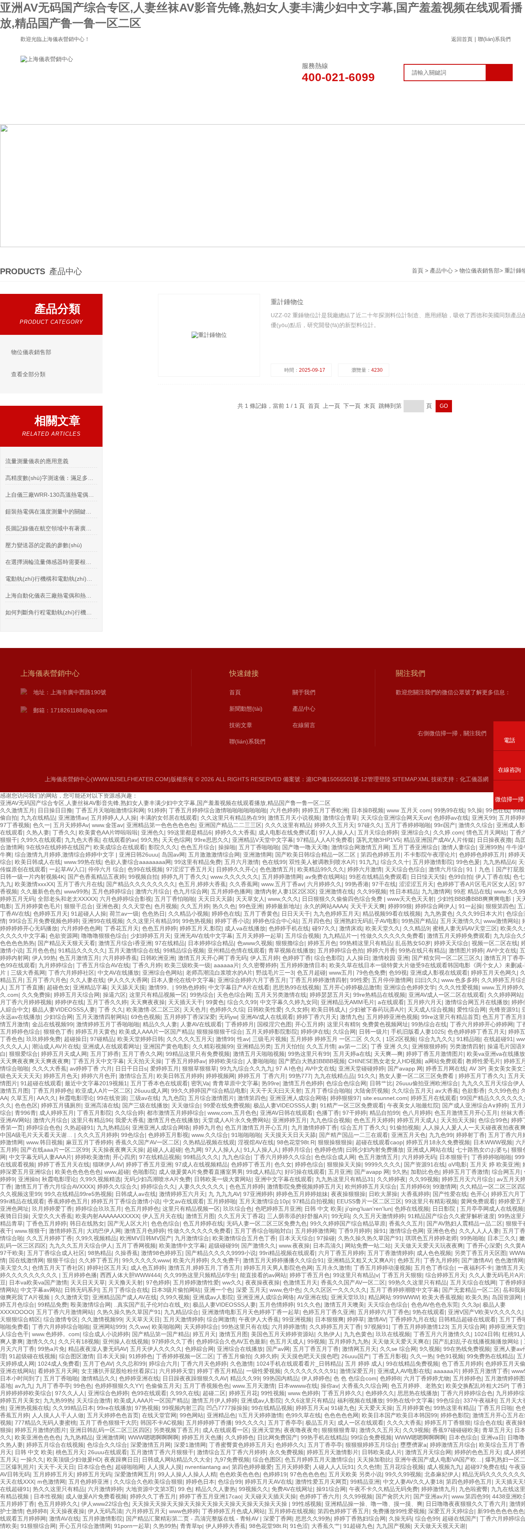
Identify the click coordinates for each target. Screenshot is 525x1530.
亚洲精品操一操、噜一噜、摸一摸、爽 (373, 1503)
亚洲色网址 (14, 1208)
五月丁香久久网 (142, 1053)
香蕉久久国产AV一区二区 (147, 1142)
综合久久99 (242, 1002)
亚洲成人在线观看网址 (111, 1046)
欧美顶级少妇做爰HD (74, 1459)
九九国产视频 (393, 1526)
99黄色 (215, 1002)
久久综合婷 (129, 1112)
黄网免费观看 (478, 1201)
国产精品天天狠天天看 (66, 943)
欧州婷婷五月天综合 (371, 1186)
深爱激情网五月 (134, 1474)
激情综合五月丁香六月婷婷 (231, 1452)
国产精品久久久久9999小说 (220, 1253)
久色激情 (241, 1363)
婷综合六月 (163, 1363)
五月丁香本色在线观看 (159, 1083)
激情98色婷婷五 (161, 1253)
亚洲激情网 (257, 854)
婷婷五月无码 (17, 899)
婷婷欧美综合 (226, 1061)
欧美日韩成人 (328, 1009)
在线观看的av (120, 840)
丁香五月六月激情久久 (442, 1334)
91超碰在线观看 (41, 1083)
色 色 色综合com (355, 1378)
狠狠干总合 (78, 906)
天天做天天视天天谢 (440, 1526)
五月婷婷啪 (221, 1201)
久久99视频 (371, 891)
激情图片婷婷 (466, 950)
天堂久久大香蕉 (52, 1216)
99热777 (300, 1076)
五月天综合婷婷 (378, 832)
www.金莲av (107, 825)
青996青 (25, 1112)
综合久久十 (395, 862)
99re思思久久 (211, 840)
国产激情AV (476, 1260)
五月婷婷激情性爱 (196, 1282)
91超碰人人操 (88, 913)
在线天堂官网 (159, 1415)
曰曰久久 (426, 980)
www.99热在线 (82, 862)
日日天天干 (295, 913)
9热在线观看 (429, 1312)
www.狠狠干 (30, 1231)
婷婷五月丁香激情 (465, 1172)
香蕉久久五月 (406, 1223)
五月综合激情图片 (211, 1098)
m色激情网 (51, 1481)
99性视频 (273, 1393)
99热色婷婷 (190, 987)
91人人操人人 (261, 1149)
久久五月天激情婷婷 (378, 1216)
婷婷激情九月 (438, 1489)
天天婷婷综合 (201, 1326)
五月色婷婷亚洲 (89, 1481)
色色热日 (153, 913)
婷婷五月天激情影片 (332, 1452)
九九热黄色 (438, 913)
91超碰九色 (358, 1526)
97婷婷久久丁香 (172, 1341)
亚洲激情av (72, 817)
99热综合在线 (429, 1024)
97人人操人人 (336, 832)
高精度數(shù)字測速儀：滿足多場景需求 (51, 478)
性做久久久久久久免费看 (392, 935)
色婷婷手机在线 (289, 928)
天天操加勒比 (374, 1459)
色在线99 (274, 862)
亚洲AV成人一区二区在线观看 (446, 994)
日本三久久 (501, 1238)
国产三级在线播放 (145, 1105)
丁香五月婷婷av (185, 1061)
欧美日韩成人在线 (38, 862)
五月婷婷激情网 (282, 876)
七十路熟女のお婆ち (482, 1149)
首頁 (418, 270)
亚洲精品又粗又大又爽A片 (360, 1260)
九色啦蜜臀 (473, 1489)
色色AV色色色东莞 (434, 1304)
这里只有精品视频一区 (158, 994)
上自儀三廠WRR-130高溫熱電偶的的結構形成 (51, 494)
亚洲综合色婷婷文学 (409, 987)
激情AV (377, 1319)
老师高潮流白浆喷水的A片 (219, 972)
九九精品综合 (181, 1312)
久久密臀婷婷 (259, 965)
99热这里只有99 (309, 1053)
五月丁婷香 (104, 1053)
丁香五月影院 (94, 1112)
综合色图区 (267, 1459)
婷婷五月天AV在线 (268, 1481)
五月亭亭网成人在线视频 (491, 1208)
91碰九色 (343, 1408)
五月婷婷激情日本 (303, 965)
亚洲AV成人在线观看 (266, 1017)
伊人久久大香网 (127, 980)
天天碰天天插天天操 (270, 1496)
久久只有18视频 (78, 1341)
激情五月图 (14, 1090)
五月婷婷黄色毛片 (38, 906)
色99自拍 (460, 876)
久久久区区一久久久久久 (335, 1290)
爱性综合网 (471, 1009)
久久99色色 (503, 1090)
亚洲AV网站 (15, 1120)
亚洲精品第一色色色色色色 (160, 825)
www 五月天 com (409, 810)
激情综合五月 (136, 1076)
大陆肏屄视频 (371, 1090)
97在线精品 (170, 943)
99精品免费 (52, 1304)
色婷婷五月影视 (168, 1135)
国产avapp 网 (405, 1068)
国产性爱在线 (450, 1194)
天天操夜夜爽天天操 (118, 1149)
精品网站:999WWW (393, 1297)
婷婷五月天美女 (20, 1400)
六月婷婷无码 (419, 1157)
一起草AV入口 (67, 869)
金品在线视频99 (52, 1024)
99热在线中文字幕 (409, 1400)
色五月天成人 (286, 1341)
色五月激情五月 (79, 958)
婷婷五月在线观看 (434, 1098)
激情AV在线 (64, 1518)
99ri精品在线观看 (22, 1201)
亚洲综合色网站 (162, 972)
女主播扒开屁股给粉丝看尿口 (118, 1371)
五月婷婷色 (467, 1378)
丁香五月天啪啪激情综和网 (109, 810)
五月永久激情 (333, 1267)
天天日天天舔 (215, 899)
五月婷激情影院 (433, 862)
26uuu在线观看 (107, 1452)
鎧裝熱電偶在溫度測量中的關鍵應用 (51, 511)
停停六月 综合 (106, 869)
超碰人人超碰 (164, 1149)
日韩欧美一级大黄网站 (222, 1179)
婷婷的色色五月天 (477, 1452)
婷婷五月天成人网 (64, 1053)
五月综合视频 (302, 935)
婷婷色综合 (309, 1164)
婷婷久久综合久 (117, 1186)
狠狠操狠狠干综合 (219, 1031)
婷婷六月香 (381, 950)
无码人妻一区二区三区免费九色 (266, 1223)
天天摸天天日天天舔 (290, 1135)
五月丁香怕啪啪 (175, 899)
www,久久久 (283, 899)
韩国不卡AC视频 (161, 1422)
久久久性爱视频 (458, 987)
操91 (380, 1231)
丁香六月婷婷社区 (71, 972)
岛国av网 (173, 854)
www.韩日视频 (44, 1142)
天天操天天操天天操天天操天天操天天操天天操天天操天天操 (210, 1503)
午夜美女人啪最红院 (413, 1105)
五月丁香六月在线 (80, 884)
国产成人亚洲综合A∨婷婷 (474, 1105)
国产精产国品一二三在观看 (353, 1135)
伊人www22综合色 (105, 1503)
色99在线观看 (17, 965)
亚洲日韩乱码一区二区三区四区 (110, 1430)
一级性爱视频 (263, 1371)
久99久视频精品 (95, 1238)
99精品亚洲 (365, 1481)
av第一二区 (353, 1046)
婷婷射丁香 (470, 1135)
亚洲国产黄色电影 (166, 1046)
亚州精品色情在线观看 (236, 950)
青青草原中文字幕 (235, 1083)
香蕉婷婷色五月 (68, 1201)
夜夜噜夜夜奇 (301, 1430)
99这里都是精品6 (189, 832)
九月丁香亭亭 (53, 1385)
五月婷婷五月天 (53, 1474)
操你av (329, 1385)
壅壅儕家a (413, 1444)
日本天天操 (111, 1356)
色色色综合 (165, 1223)
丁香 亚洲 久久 (390, 1046)
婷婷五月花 (243, 1393)
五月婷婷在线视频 (291, 1511)
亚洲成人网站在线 (430, 1149)
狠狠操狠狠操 (335, 1142)
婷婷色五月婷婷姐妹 (302, 1194)
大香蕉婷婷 (415, 1194)
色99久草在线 (303, 1415)
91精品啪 (468, 1039)
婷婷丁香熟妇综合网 (360, 1518)
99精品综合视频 (183, 950)
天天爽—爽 (388, 1053)
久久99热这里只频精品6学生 (200, 1275)
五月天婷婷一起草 (259, 935)
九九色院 (173, 1098)
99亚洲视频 (297, 1319)
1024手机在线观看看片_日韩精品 (299, 1363)
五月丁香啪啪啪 (259, 847)
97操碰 (326, 1238)
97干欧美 (12, 1253)
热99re (270, 1083)
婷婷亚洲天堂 (506, 1326)
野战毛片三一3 (275, 972)
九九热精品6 (499, 862)
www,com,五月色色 (232, 1112)
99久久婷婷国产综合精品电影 (209, 1090)
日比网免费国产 (277, 1437)
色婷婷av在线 (451, 817)
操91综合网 (331, 1489)
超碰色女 (58, 987)
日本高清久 (327, 1245)
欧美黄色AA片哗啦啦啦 (108, 832)
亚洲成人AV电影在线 (403, 1371)
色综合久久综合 (107, 1444)
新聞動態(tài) (217, 111)
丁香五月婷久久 (342, 1393)
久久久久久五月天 (189, 1039)
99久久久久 (250, 1422)
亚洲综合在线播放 (240, 1349)
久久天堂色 (136, 906)
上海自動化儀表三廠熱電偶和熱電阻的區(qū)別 (51, 595)
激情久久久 (40, 1341)
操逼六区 (114, 994)
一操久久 (32, 1459)
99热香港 (357, 884)
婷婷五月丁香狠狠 (447, 1422)
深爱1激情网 (190, 1444)
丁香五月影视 (389, 1356)
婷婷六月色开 (98, 1076)
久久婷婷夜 (391, 1179)
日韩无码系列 (81, 1290)
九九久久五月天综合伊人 (493, 1083)
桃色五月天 (70, 1452)
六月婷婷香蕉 (120, 958)
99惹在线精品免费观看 (378, 876)
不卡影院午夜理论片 (430, 854)
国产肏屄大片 (393, 1496)
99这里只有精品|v (356, 1275)
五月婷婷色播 (79, 1275)
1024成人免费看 (59, 1363)
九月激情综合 (192, 1238)
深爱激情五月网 (150, 1444)
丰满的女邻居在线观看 (168, 817)
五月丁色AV (98, 1363)
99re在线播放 (114, 1408)
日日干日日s (131, 1068)
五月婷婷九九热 (349, 1341)
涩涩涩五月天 (416, 884)
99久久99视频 (403, 1474)
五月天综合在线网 (473, 1282)
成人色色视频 (434, 1253)
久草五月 (22, 1098)
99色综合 (133, 1135)
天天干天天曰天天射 (275, 1090)
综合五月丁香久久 (363, 1127)
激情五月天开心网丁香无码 (212, 958)
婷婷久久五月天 (334, 825)
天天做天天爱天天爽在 (400, 1341)
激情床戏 (350, 928)
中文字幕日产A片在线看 (238, 987)
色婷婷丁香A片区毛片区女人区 (476, 884)
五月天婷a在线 (352, 1053)
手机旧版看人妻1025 (417, 1031)
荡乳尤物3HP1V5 (378, 840)
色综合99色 (493, 1120)
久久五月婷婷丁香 (49, 1238)
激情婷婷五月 (66, 1231)
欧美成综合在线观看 (119, 847)
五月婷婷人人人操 (114, 817)
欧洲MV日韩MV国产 (145, 1238)
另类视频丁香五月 (176, 1430)
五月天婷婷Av (71, 825)
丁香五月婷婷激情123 (420, 1326)
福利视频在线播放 (360, 1400)
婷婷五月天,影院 (200, 928)
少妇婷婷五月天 (150, 935)
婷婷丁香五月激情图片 (434, 1053)
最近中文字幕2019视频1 (96, 1083)
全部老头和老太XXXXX (67, 899)
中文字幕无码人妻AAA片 (40, 1157)
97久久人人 (69, 1393)
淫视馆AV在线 (256, 1142)
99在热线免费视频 (466, 1349)
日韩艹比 (381, 1083)
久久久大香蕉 (49, 1068)
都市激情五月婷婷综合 (175, 1112)
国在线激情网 (26, 1260)
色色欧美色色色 (239, 1474)
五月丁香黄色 (261, 913)
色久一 (41, 825)
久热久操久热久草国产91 (370, 1238)
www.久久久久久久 (234, 876)
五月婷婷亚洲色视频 (392, 1017)
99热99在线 (449, 810)
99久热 (150, 840)
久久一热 (421, 1356)
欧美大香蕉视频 (442, 1297)
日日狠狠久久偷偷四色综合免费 (343, 899)
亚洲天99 (483, 817)
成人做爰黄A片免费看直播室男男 (201, 1172)
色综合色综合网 (346, 1083)
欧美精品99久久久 (320, 869)
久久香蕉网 (243, 884)
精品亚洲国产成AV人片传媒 (439, 840)
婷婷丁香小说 (232, 921)
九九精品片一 (340, 935)
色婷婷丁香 (296, 958)
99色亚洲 (250, 906)
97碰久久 (369, 825)
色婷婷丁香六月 (319, 1496)
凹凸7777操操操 (227, 1408)
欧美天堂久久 (382, 928)
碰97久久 (324, 928)
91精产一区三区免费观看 (352, 1105)
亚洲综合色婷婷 (108, 1393)
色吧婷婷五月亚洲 (278, 1208)
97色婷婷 (158, 1282)
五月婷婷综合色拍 (340, 950)
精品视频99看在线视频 (392, 913)
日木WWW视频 (492, 1142)
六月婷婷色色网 (81, 928)
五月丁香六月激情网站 (65, 1312)
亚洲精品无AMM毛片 (347, 1002)
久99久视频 (174, 1297)
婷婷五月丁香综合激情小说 (125, 1201)
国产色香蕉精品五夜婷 (96, 876)
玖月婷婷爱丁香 (52, 1208)
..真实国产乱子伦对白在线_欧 (151, 1304)
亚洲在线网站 (17, 1371)
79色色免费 (371, 972)
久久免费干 (225, 1260)
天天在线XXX (17, 1481)
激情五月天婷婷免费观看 (458, 935)
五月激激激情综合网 (214, 854)
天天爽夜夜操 (147, 1002)
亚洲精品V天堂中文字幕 (262, 840)
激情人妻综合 (458, 847)
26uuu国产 (355, 1356)
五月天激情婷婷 (183, 1319)
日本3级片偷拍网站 (176, 1290)
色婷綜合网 (199, 1349)
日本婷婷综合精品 (211, 943)
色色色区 (26, 1105)
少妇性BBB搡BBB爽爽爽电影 (475, 899)
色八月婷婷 (416, 1112)
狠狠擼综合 (290, 943)
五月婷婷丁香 (17, 1503)
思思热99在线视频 (296, 987)
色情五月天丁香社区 (58, 1267)
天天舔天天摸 (128, 987)
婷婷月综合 (296, 1149)
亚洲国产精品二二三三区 (230, 825)
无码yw (228, 1017)
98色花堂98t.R (296, 1142)
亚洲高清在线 (101, 1105)
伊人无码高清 (105, 1511)
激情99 (225, 1039)
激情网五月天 (359, 1349)
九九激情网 (436, 891)
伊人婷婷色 (315, 1378)
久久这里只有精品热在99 (233, 817)
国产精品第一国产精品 (160, 1334)
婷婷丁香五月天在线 (63, 1164)
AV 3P (477, 1068)
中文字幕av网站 (41, 1290)
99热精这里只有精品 (366, 943)
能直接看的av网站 (263, 1275)
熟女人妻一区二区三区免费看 (417, 1076)
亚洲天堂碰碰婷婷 (361, 1068)
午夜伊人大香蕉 (259, 1319)
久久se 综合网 (398, 1349)
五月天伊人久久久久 (156, 1349)
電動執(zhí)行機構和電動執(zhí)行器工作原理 (51, 578)
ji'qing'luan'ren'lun (368, 1208)
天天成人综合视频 (431, 1009)
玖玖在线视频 (393, 1334)
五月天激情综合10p (264, 1201)
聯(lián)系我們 (494, 39)
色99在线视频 (145, 869)
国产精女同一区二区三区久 (446, 958)
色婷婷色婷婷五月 (482, 854)
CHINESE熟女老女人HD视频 (385, 1061)
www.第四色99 (470, 1496)
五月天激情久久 (460, 921)
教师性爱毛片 (483, 1061)
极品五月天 (320, 1422)
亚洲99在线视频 (102, 921)
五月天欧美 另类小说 (355, 1474)
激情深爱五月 (357, 1371)
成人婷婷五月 (56, 1112)
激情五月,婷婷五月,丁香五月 (204, 1267)
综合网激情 (221, 1319)
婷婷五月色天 (60, 1076)
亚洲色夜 (107, 906)
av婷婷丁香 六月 (91, 1068)
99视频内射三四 (182, 1408)
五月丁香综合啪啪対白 (263, 1231)
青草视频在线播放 (291, 950)
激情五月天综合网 (428, 1452)
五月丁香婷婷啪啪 (408, 825)
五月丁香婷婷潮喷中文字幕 (404, 1290)
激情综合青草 (340, 817)
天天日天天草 (88, 1282)
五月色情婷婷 (276, 1304)
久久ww (138, 1326)
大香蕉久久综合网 (365, 1385)
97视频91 (376, 1326)
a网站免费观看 (444, 1061)
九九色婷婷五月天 (336, 913)
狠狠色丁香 (57, 1031)
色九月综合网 (190, 891)
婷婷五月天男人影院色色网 (278, 1267)
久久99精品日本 (73, 1408)
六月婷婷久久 (324, 884)
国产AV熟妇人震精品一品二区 (464, 1223)
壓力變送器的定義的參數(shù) (43, 545)
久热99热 (165, 1526)
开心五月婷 (309, 1024)
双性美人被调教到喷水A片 (322, 862)
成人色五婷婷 (147, 1267)
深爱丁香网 (277, 1518)
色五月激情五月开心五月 (466, 1112)
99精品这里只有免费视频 (198, 1053)
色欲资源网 (63, 935)
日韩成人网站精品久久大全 (176, 1459)
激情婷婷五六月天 (182, 1194)
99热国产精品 (419, 921)
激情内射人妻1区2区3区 (285, 891)
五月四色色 (316, 921)
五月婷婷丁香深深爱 (189, 1017)
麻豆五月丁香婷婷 (89, 1142)
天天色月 (194, 1009)
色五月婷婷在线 (203, 1223)
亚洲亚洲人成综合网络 (298, 1098)
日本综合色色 (95, 1467)
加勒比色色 (425, 1172)
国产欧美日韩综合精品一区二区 (316, 854)
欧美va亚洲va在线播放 (496, 1053)
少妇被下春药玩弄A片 (376, 1009)
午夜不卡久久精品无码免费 (383, 1489)
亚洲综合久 (415, 832)
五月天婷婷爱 (292, 1467)
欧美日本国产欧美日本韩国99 (399, 1415)
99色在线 (497, 810)
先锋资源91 (503, 1009)
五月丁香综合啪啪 (328, 1090)
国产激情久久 (258, 1245)
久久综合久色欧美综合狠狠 (148, 1481)
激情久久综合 (476, 825)
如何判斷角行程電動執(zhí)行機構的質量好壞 (51, 612)
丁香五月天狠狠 (402, 1275)
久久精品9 (416, 928)
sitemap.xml (410, 779)
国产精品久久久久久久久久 (140, 884)
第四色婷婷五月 (381, 854)
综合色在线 (488, 1422)
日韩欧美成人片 (382, 1452)
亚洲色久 (152, 832)
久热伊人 (328, 1334)
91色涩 (299, 1526)
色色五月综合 (197, 847)
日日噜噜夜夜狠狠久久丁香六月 (466, 1503)
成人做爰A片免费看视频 (96, 1496)
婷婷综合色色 (43, 1127)
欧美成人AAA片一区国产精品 (156, 1031)
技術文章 (348, 111)
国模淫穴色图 (274, 1024)
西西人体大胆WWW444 (130, 1275)
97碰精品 (102, 1039)
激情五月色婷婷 (303, 1083)
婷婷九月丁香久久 (184, 876)
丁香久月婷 (146, 965)
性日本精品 (404, 891)
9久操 (475, 810)
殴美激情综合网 (91, 1304)
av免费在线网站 (325, 876)
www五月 (341, 972)
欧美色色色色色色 (78, 1172)
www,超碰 (116, 1172)
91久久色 (309, 1304)
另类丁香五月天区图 (480, 1253)
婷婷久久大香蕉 (235, 832)
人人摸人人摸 (164, 1467)
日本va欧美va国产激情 (38, 1282)
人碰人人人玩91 (333, 1467)
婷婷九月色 (207, 1127)
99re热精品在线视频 (379, 994)
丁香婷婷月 (239, 1024)
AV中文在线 (501, 950)
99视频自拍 (143, 876)
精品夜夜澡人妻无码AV (97, 1349)
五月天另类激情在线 (280, 994)
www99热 (76, 891)
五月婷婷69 (414, 1186)
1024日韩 (486, 1334)
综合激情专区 (60, 1319)
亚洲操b (28, 1179)
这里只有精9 (343, 1024)
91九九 (368, 862)
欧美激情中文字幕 (182, 1245)
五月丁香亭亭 (285, 1422)
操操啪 (226, 847)
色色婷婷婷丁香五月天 (476, 1031)
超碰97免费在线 (485, 1467)
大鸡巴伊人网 (104, 1231)
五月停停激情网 (392, 980)
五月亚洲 (339, 1172)
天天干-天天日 (56, 1467)
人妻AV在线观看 (201, 1024)
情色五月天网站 (486, 832)
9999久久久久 (383, 1164)
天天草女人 (250, 899)
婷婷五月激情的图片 (40, 1430)
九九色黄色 (358, 1334)
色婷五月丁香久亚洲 (328, 1312)
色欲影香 (473, 1090)
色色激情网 (509, 1260)
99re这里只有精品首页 (450, 1017)
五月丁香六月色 (46, 980)
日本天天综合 (296, 1238)
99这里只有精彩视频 (431, 1201)
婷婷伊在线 (69, 1002)
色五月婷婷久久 (58, 1503)
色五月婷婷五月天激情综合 (319, 1459)
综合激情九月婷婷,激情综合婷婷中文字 (65, 854)
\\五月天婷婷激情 (260, 1415)
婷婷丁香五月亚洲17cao (210, 1496)
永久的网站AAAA (325, 906)
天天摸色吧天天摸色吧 (309, 1356)
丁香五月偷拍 (234, 1356)
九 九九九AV (224, 1194)
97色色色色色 (307, 1474)
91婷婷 (157, 810)
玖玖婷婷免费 (43, 1039)
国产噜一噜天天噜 (305, 847)
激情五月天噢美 (344, 1304)
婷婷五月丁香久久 (481, 1076)
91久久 (367, 1076)
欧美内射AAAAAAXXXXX (107, 1216)
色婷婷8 (390, 1378)
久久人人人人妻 (479, 1231)
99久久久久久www (146, 1260)
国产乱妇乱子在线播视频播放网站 (476, 1341)
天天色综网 (176, 840)
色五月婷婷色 (142, 1208)
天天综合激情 (93, 1400)
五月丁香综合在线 (125, 1290)
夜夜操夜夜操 (262, 1282)
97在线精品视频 (159, 1157)
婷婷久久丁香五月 (153, 1496)
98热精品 (100, 1253)
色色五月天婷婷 (374, 1120)
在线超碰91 (498, 1039)
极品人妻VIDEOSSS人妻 (63, 1009)
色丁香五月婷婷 (462, 1363)
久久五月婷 (194, 906)
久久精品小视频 (188, 913)
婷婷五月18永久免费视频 (438, 1142)
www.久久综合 (210, 1135)
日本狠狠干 (453, 1157)
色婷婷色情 (328, 1149)
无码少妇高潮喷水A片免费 (157, 1179)
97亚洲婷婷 (258, 1194)
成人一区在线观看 (360, 1422)
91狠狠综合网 (38, 1526)
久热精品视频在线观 (209, 1142)
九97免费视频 (231, 1459)
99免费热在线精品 (490, 1356)
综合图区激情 (76, 1356)
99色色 (82, 1385)
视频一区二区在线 (495, 943)
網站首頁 (86, 111)
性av (243, 1039)
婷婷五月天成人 (417, 1120)
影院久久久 (162, 847)
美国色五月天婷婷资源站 (282, 1334)
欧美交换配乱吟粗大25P (477, 1385)
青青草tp (191, 1526)
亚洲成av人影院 (213, 1297)
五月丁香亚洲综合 (415, 847)
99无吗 (340, 1216)
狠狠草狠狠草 (199, 1068)
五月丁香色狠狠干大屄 (108, 1422)
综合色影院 (328, 958)
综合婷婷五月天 (445, 1275)
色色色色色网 (341, 1415)
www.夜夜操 (294, 1245)
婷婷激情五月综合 (453, 1444)
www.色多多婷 (459, 980)
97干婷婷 (354, 1112)
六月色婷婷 (284, 810)
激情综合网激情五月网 (360, 847)
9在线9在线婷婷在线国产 (58, 847)
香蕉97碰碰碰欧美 (455, 1430)
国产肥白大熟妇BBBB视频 (311, 1061)
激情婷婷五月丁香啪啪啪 (107, 1024)
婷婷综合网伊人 (435, 906)
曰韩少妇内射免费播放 (375, 1149)
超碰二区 (214, 1393)
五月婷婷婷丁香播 (209, 1422)
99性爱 (359, 980)
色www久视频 (254, 943)
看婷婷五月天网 (58, 1371)
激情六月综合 (446, 869)
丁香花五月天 (121, 928)
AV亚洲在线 (312, 1297)
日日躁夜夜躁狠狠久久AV (194, 1378)
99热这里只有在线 (244, 1326)
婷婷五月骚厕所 (61, 1105)
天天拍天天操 (144, 1061)
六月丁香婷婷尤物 (427, 1378)
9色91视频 (449, 1356)
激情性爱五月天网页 (321, 1481)
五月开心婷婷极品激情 (351, 987)
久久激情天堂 (72, 1297)
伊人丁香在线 (492, 876)
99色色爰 (468, 862)
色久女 (283, 1164)
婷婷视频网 (220, 1076)
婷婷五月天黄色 (95, 1031)
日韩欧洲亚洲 (157, 958)
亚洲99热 (491, 847)
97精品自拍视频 (312, 1201)
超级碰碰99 (223, 1245)
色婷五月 (408, 1260)
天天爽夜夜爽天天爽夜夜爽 (34, 1061)
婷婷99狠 (400, 906)
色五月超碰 (311, 972)
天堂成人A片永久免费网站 (235, 1120)
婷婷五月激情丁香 (485, 1371)
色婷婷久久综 (227, 1009)
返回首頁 (461, 39)
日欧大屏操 (383, 1194)
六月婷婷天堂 (176, 1371)
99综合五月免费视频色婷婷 (44, 921)
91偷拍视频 (404, 1127)
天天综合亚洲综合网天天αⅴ (395, 817)
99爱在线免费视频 (226, 1105)
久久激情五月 (17, 810)
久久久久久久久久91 (310, 1371)
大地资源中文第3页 (150, 1489)
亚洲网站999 (109, 1326)
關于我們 (152, 111)
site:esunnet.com (385, 1098)
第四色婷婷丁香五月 (343, 1511)
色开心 (479, 1194)
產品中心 (283, 111)
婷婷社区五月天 (107, 1267)
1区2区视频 (400, 1039)
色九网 (193, 1149)
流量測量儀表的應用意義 (36, 461)
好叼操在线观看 (305, 1172)
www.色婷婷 (303, 1393)
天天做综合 (185, 1105)
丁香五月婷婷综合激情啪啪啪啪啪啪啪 (218, 810)
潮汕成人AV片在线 (55, 1046)
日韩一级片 (373, 1031)
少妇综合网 (58, 1017)
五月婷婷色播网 (231, 891)
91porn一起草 (132, 1526)
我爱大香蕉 (129, 1120)
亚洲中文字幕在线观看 (283, 1179)
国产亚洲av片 (430, 1496)
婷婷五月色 (322, 943)
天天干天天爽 (367, 906)
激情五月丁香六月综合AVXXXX (54, 1186)
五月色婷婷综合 (112, 891)
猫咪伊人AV (108, 1164)
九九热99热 (58, 1400)
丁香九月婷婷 (441, 1260)
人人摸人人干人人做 (58, 1415)
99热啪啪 (472, 1238)
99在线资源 (111, 1098)
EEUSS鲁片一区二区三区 (369, 1201)
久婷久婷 (265, 1356)
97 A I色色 (289, 1068)
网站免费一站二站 (368, 1245)
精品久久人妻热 (215, 1489)
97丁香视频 (15, 825)
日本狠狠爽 (329, 1319)
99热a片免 (51, 1349)
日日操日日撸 (55, 810)
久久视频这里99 (20, 1194)
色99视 (398, 972)
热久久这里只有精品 (58, 1489)
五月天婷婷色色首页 (113, 1415)
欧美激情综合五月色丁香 (244, 1238)
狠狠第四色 (500, 906)
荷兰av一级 (124, 913)
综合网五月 (506, 1172)
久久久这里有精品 (288, 825)
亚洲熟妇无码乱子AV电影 (366, 921)
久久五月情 (320, 1046)
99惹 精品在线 (472, 891)
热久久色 (223, 906)
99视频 (316, 1341)
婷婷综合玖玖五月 (98, 1208)
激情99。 (160, 987)
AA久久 (46, 1098)
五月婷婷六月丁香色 (383, 1312)
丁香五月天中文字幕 (98, 1061)
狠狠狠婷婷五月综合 (371, 1444)
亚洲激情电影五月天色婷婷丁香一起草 (250, 1312)
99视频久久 (253, 1489)
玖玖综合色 (237, 1208)
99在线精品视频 (271, 1408)
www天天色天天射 (410, 899)
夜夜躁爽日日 (121, 1459)
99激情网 (445, 1186)
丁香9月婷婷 (354, 1231)
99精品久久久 (201, 1157)
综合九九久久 (436, 1039)
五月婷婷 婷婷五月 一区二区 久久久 (336, 1039)
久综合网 (344, 1031)
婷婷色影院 (455, 1415)
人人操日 (357, 958)
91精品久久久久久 (81, 950)
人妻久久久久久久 (202, 1186)
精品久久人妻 (160, 1024)
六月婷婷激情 (289, 1326)
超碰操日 (75, 1039)
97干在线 (384, 884)
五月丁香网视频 (136, 1245)
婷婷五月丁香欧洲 (325, 810)
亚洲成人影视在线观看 (439, 972)
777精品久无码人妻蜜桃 (45, 1422)
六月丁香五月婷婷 (341, 1253)
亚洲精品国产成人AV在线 (124, 1297)
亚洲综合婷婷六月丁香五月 (251, 980)
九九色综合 (236, 1157)
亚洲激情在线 (336, 891)
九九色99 (441, 1135)
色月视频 (165, 906)
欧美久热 (477, 1297)
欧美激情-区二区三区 (153, 1009)
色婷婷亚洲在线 (139, 1378)
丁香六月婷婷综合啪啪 (60, 1326)
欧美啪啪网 (166, 1326)
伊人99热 (44, 958)
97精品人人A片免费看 (325, 840)
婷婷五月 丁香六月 (261, 1076)
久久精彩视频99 (212, 1046)
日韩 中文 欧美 (323, 1208)
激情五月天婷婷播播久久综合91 (283, 1260)
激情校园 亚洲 (390, 958)
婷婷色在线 (226, 913)
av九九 (23, 1385)
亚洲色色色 (441, 1231)
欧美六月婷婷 (190, 1260)
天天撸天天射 (125, 1282)
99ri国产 (444, 825)
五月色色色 (40, 950)
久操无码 (400, 1518)
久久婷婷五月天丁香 (335, 1326)
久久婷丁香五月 (99, 1260)
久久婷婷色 (239, 1437)
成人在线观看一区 (226, 1430)
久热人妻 (37, 832)
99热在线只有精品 (422, 950)
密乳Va (200, 1083)
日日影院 (444, 1208)
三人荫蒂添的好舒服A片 (297, 1216)
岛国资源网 (506, 1297)
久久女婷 (296, 1009)
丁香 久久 (110, 1009)
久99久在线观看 (41, 840)
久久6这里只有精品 (309, 1400)
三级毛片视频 (269, 1039)
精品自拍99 (384, 1112)
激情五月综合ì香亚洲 (125, 943)
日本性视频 (48, 1496)
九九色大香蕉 (82, 840)
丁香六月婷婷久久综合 (282, 1157)
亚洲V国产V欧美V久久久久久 (485, 1312)
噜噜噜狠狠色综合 (104, 935)
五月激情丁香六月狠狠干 (162, 1452)
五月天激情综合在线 (134, 950)
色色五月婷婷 (159, 928)
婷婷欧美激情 (92, 1157)
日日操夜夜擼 (494, 840)
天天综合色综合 (405, 869)
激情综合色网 (406, 1231)
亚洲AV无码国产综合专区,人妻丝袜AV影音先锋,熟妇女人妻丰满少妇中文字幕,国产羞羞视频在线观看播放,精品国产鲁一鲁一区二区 (165, 803)
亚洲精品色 (221, 1415)
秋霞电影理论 (76, 1098)
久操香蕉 (126, 1253)
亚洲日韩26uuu (138, 854)
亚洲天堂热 (266, 1430)
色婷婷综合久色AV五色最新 (231, 1341)
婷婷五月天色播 (202, 1437)
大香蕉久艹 (325, 1526)
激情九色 (351, 1017)
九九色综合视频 (330, 1120)
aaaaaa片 (226, 965)
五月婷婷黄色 (413, 1408)
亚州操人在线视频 (125, 1341)
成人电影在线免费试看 (287, 832)
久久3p (470, 1304)
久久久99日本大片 (479, 913)
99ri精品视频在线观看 (287, 1253)
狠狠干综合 (61, 1260)
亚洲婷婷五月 (289, 1120)
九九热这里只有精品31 (344, 1179)
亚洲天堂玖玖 (348, 1297)
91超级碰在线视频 (32, 1356)
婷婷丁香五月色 (310, 1275)
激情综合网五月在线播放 (476, 1002)
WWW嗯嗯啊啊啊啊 (153, 1437)
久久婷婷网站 (505, 994)
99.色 (185, 1489)
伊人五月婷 (264, 958)
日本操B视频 (367, 810)
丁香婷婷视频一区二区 (184, 1356)
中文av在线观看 (183, 1201)
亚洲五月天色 (408, 1135)
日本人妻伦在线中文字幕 (182, 980)
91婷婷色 (141, 1356)
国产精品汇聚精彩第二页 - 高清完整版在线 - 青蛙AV (193, 1518)
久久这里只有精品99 (152, 921)
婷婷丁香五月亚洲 (149, 1164)
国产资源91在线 (424, 1164)
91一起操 (470, 906)
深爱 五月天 (251, 1290)
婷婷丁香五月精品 (220, 1371)
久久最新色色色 (41, 891)
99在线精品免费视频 (412, 1363)
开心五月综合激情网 (85, 1526)
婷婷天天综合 (451, 943)
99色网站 (191, 1415)
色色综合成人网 (335, 1157)
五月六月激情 (241, 862)
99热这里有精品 (454, 1408)
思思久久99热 (313, 1518)
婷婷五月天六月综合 (467, 1179)
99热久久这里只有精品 (417, 1282)
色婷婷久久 (379, 1393)
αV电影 (457, 1164)
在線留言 (414, 111)
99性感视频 (307, 1503)
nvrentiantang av (206, 1467)
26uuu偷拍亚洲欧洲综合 (427, 1083)
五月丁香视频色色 (206, 1385)
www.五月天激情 (254, 1385)
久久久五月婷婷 (98, 1135)
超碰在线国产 (459, 1518)
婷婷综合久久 (158, 1186)
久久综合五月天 (412, 1090)
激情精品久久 (98, 1378)
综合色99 (427, 1518)
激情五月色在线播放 (173, 1120)
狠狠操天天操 (344, 1164)
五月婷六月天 (424, 1002)
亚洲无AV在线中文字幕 (203, 935)
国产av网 (278, 1349)
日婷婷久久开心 (236, 869)
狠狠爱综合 (23, 1053)
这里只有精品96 (91, 1120)
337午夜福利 (479, 1400)
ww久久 (232, 1282)
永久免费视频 (286, 1452)
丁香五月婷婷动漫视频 (382, 1267)
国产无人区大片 (127, 1223)
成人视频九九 (444, 1467)
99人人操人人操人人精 (187, 1474)
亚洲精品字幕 (90, 987)
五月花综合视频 (403, 1467)
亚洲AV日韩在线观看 (286, 1112)
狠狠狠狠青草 (339, 1430)
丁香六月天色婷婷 (204, 1363)
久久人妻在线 (87, 980)
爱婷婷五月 (164, 1068)
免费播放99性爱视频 (398, 1511)
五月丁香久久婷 (107, 1002)
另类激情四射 (467, 1046)
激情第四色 (251, 1098)
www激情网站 (501, 921)
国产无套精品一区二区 (471, 1290)
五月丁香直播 (26, 987)
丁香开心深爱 (483, 1245)
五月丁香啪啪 (60, 1378)
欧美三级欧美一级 (187, 965)
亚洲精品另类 (254, 1046)
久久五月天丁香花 (241, 1216)
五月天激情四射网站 (102, 1017)
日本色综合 (463, 1437)
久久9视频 (416, 1430)
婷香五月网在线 (446, 1068)
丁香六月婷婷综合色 (467, 1393)
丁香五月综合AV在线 (102, 965)
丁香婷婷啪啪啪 (491, 1157)
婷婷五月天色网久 (494, 972)
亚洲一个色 (218, 1290)
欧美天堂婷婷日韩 (140, 1039)
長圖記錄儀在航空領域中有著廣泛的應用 (51, 528)
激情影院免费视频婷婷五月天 (304, 1186)
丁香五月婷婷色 (52, 1090)
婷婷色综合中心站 (276, 921)
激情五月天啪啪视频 (259, 1053)
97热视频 (147, 1408)
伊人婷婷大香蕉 (225, 1526)
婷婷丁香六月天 (317, 1017)
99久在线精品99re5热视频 (78, 1194)
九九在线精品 (38, 817)
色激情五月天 (300, 1282)
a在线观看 (391, 1002)
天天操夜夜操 (67, 1511)
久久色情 (368, 1467)
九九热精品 (78, 1437)
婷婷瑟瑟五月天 (330, 994)
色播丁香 (327, 1112)
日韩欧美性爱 (264, 1009)
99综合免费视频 (371, 1437)
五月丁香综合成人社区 (55, 1253)
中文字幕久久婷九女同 (288, 1002)
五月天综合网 (468, 1326)
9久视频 (430, 1349)
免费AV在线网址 (292, 1489)
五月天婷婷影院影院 (271, 1031)
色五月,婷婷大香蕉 (202, 884)
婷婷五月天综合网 (77, 994)
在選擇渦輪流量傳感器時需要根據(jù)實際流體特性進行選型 (51, 562)
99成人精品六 (263, 1172)
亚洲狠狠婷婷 (429, 1046)
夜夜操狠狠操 (348, 1194)
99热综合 (202, 994)
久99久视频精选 (100, 1179)
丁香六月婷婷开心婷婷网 (481, 1024)
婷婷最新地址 (283, 906)
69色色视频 (145, 1017)
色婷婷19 (275, 1474)
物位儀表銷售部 (479, 270)
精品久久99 (245, 1378)
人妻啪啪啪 (261, 1061)
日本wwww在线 (297, 1385)
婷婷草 (355, 1319)
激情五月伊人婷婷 (214, 1400)
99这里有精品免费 (197, 862)
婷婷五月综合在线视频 (55, 1444)
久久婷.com (448, 832)
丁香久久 (63, 832)
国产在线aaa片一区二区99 (55, 1149)
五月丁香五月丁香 (316, 1349)
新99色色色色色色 (500, 1511)
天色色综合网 (234, 994)
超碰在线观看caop (379, 1142)
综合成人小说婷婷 (106, 1334)
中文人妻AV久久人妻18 (413, 1481)
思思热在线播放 (417, 1393)
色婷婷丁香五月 (251, 1164)
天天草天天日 (143, 1319)
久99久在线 (184, 1393)
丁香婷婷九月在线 (412, 1319)
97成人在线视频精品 (201, 1164)
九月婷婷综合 (56, 965)
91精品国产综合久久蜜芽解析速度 (451, 1216)
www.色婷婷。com (56, 1334)
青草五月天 (496, 1430)
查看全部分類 (28, 374)
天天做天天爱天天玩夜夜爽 (428, 1245)
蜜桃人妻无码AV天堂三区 (465, 928)
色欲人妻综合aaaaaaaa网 (138, 862)
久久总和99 (131, 1363)
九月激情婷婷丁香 (314, 1127)
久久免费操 (36, 994)
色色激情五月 (277, 869)
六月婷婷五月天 (146, 1511)
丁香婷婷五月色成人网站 (233, 1511)
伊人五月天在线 (162, 1216)
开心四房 (124, 1157)
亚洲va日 (492, 1437)
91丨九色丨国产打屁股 (495, 869)
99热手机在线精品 (324, 1437)
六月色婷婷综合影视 (125, 899)
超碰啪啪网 (129, 1467)
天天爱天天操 (375, 1408)
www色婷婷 (184, 1511)
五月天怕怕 (288, 1046)
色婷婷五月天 (50, 913)
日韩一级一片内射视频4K (32, 876)
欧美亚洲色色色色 (38, 1437)
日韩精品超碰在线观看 (467, 1319)
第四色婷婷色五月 (469, 1481)
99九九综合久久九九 (246, 1068)
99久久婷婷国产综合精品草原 (348, 1223)
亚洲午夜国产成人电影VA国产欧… (438, 1459)
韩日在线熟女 (87, 1223)
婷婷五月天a (312, 1408)
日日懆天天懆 (428, 876)
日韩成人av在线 (135, 1194)
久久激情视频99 (101, 1319)
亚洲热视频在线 (29, 1408)
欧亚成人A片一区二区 (103, 1090)
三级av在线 (144, 1098)
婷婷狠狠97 (345, 1098)
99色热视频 (197, 921)
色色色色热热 (17, 943)
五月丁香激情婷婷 (390, 1253)
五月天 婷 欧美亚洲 (494, 1164)
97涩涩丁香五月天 (189, 869)
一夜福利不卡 (475, 1267)
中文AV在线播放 (118, 972)
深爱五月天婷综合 (451, 1511)
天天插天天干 (185, 1002)
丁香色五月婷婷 (46, 1223)
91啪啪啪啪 (246, 1135)
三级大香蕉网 (28, 972)
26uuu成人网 (151, 1090)
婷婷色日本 (200, 1481)
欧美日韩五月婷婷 (180, 1076)
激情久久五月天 (379, 1430)
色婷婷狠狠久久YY (118, 1385)
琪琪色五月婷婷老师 (431, 1238)
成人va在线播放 (245, 928)
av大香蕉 (447, 1090)
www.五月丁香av (282, 884)
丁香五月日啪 (495, 1408)
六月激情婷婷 (105, 1489)
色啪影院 (143, 1172)
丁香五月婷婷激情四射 (318, 980)
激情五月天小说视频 (294, 817)
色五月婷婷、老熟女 (417, 1385)
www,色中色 (284, 1290)
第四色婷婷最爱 (252, 1467)
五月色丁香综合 (434, 1267)
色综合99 (230, 1481)
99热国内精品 (280, 1378)
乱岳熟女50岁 (413, 943)
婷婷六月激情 (364, 869)
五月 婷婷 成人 (364, 1363)
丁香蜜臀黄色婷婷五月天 (240, 1444)
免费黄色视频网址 (385, 1024)
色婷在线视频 (412, 1208)
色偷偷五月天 (163, 1385)
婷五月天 (204, 1334)
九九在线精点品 (334, 1076)
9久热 (400, 1172)
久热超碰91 (79, 1127)
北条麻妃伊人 (442, 1474)
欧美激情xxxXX (34, 884)
